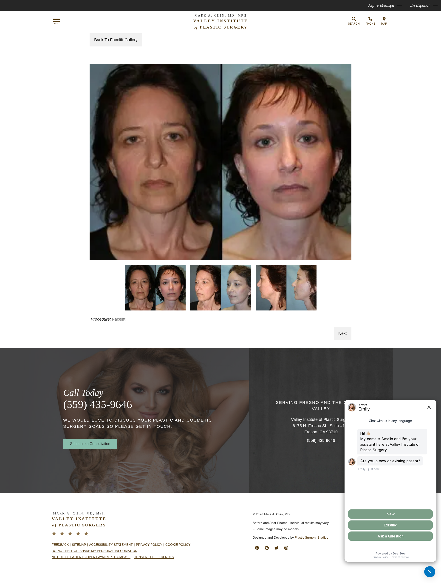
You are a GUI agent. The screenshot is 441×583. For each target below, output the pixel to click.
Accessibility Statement (111, 544)
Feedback (60, 544)
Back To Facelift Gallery (116, 39)
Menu (56, 24)
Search (354, 23)
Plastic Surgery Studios (311, 537)
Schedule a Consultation (90, 444)
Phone (370, 23)
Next (342, 333)
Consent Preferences (154, 557)
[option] (220, 162)
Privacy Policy (149, 544)
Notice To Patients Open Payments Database (91, 557)
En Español (420, 5)
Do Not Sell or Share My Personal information (94, 551)
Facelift (118, 319)
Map (384, 23)
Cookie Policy (177, 544)
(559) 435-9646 (97, 404)
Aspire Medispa (381, 5)
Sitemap (79, 544)
